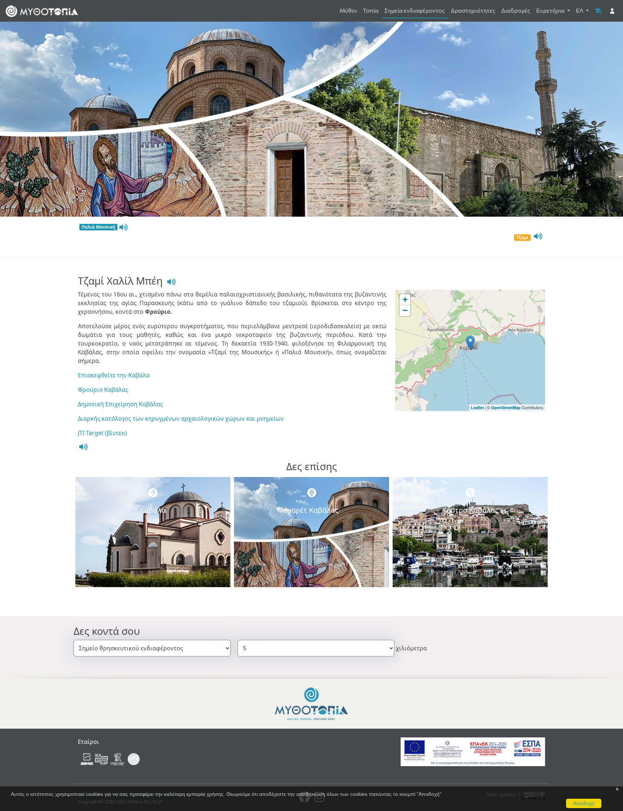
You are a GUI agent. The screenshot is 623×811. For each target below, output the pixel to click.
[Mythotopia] (42, 11)
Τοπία (371, 10)
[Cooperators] (110, 759)
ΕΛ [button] (580, 10)
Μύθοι (348, 10)
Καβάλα (153, 510)
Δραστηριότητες (473, 10)
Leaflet (477, 407)
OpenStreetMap (506, 407)
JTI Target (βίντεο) (102, 433)
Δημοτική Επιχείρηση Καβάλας (120, 404)
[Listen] (123, 227)
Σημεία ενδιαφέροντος (414, 10)
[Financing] (473, 751)
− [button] (405, 310)
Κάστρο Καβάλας (470, 510)
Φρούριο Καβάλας (103, 390)
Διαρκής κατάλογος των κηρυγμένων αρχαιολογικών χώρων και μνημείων (181, 418)
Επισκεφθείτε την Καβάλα (114, 375)
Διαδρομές (515, 10)
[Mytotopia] (311, 703)
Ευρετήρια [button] (551, 10)
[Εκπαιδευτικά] (598, 10)
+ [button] (405, 299)
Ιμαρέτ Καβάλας (311, 510)
